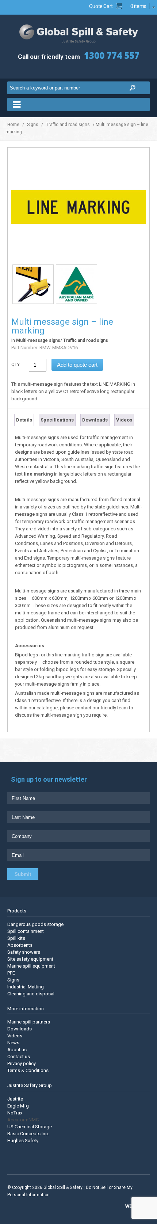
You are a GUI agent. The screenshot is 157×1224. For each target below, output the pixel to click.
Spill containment (25, 931)
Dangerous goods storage (35, 924)
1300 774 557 (111, 55)
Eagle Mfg (18, 1106)
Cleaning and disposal (30, 993)
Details (24, 420)
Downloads (95, 420)
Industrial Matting (25, 987)
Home (13, 124)
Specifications (57, 420)
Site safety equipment (30, 959)
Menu (78, 104)
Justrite (15, 1099)
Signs (32, 124)
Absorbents (19, 945)
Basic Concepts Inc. (28, 1133)
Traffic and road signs (68, 124)
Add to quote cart (77, 365)
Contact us (18, 1056)
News (13, 1042)
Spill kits (16, 938)
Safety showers (23, 952)
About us (17, 1049)
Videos (124, 420)
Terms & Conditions (28, 1070)
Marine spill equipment (31, 966)
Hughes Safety (22, 1140)
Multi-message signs (38, 340)
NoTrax (14, 1113)
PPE (11, 973)
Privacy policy (21, 1063)
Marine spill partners (28, 1022)
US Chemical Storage (29, 1126)
